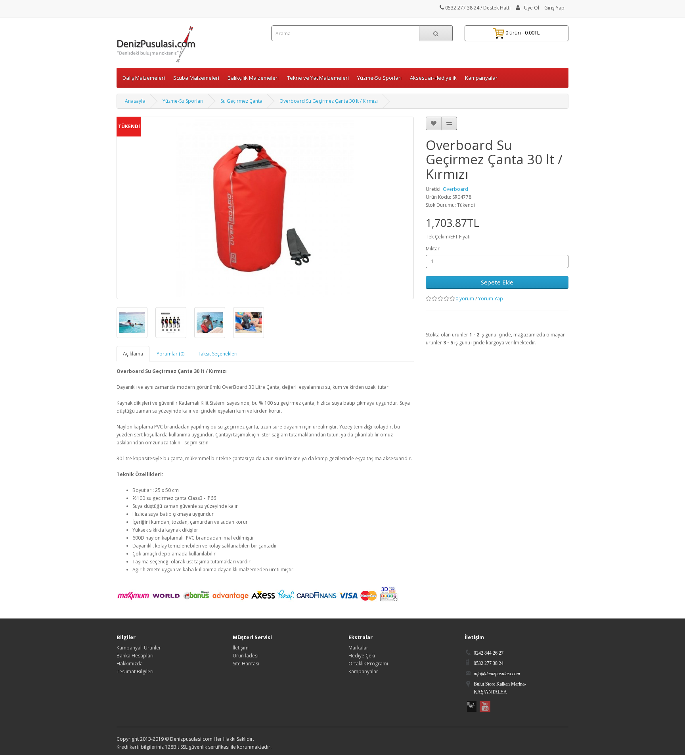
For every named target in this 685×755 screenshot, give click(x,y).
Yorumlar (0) (170, 353)
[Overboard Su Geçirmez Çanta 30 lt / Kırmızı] (132, 322)
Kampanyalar (481, 77)
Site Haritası (246, 663)
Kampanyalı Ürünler (139, 647)
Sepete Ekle (497, 282)
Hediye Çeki (361, 655)
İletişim (241, 647)
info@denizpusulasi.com (497, 673)
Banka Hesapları (135, 655)
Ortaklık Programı (368, 663)
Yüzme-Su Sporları (183, 101)
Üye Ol (531, 7)
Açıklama (133, 353)
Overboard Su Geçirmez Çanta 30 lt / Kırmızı (328, 101)
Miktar (433, 248)
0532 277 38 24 (461, 7)
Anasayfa (135, 101)
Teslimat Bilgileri (135, 671)
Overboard (455, 189)
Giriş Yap (554, 7)
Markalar (358, 647)
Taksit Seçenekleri (217, 353)
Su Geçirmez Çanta (241, 101)
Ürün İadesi (245, 655)
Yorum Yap (490, 298)
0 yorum (464, 298)
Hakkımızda (130, 663)
